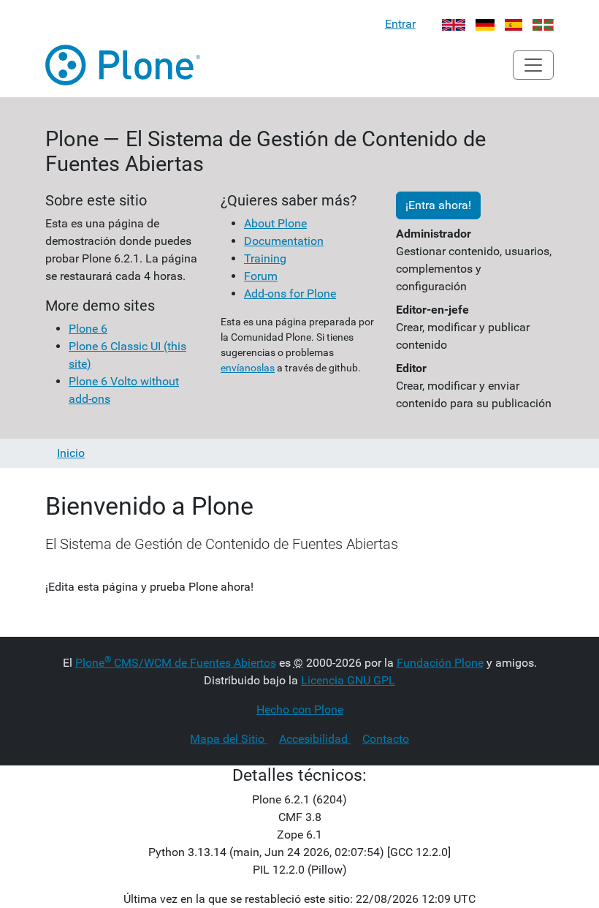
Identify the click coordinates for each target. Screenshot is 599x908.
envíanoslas (248, 368)
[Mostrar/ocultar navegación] (533, 65)
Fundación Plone (440, 663)
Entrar (400, 24)
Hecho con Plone (299, 709)
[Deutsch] (485, 24)
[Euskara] (543, 24)
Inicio (71, 453)
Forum (261, 276)
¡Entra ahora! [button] (438, 205)
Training (265, 258)
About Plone (275, 223)
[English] (453, 24)
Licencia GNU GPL (348, 680)
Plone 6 (88, 329)
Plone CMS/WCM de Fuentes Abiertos (175, 663)
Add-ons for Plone (290, 293)
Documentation (284, 241)
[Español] (513, 24)
